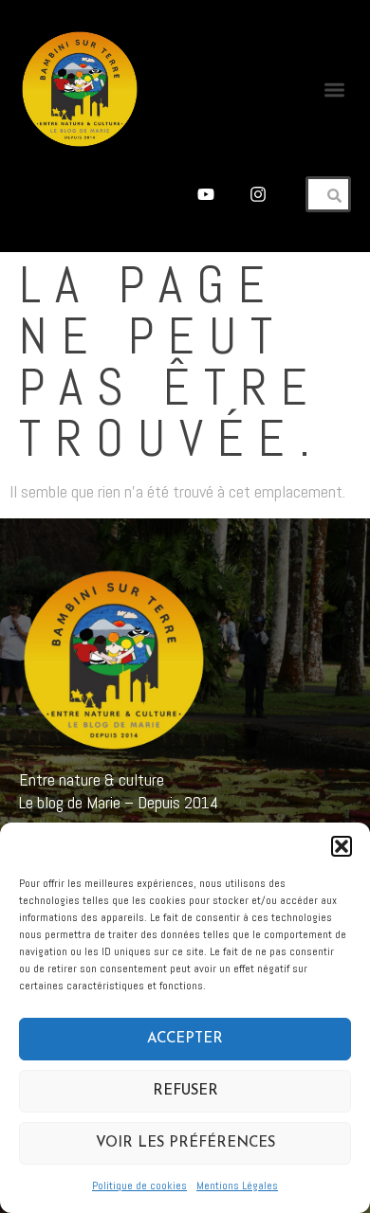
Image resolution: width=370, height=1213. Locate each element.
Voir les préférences (185, 1143)
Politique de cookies (139, 1185)
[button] (341, 846)
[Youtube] (205, 193)
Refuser (185, 1091)
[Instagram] (258, 193)
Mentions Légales (237, 1185)
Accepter (185, 1039)
